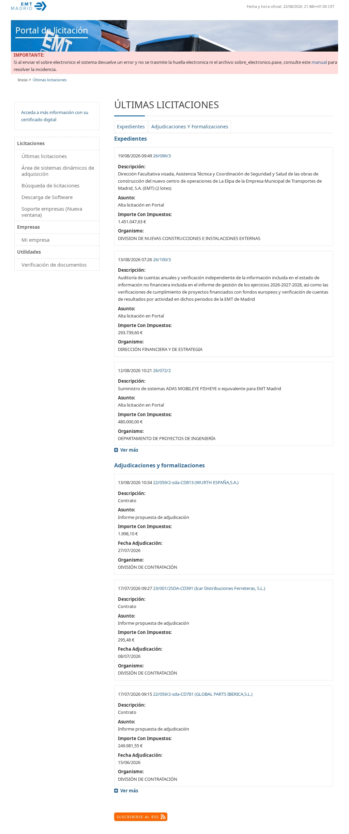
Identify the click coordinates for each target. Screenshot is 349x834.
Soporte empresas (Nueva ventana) (51, 211)
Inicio (23, 79)
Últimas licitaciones (44, 156)
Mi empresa (35, 239)
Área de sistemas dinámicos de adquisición (57, 170)
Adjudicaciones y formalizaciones (189, 126)
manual (319, 62)
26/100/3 (162, 259)
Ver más (129, 450)
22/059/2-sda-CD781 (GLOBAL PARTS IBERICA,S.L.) (203, 694)
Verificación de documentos (54, 264)
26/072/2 (162, 370)
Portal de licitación (51, 30)
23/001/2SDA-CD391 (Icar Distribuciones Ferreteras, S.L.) (209, 588)
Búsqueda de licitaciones (50, 185)
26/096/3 (162, 156)
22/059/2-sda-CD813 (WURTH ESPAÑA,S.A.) (196, 482)
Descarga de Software (47, 197)
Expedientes (131, 126)
